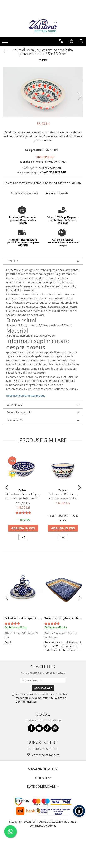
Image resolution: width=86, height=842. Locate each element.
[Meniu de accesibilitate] (79, 811)
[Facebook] (31, 728)
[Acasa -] (43, 26)
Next (79, 96)
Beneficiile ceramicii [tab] (18, 412)
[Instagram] (55, 728)
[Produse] (5, 42)
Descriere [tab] (12, 261)
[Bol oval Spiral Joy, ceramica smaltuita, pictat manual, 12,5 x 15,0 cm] (43, 92)
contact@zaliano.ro (45, 755)
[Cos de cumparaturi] (71, 41)
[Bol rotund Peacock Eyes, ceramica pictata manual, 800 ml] (23, 468)
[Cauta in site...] (81, 41)
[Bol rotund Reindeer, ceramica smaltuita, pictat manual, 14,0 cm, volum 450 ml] (63, 468)
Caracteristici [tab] (14, 405)
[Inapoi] (3, 51)
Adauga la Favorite (26, 193)
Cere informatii (58, 193)
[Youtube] (39, 728)
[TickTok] (47, 728)
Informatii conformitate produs (25, 395)
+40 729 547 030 (45, 749)
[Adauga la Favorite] (23, 537)
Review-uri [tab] (14, 420)
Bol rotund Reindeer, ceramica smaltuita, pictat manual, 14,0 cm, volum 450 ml (63, 496)
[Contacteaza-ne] (61, 41)
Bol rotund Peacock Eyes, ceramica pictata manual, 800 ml (23, 496)
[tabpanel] (43, 92)
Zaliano (43, 60)
